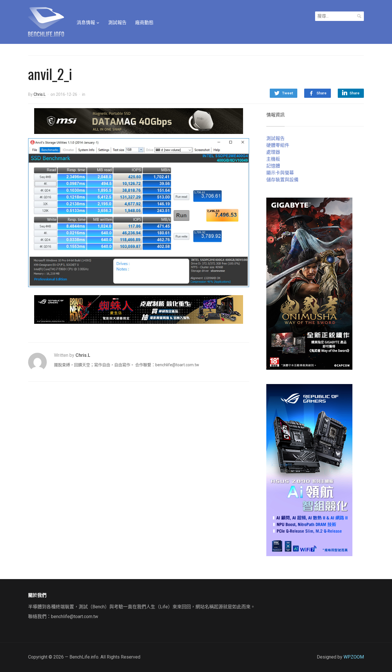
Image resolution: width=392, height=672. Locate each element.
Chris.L (40, 94)
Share (322, 93)
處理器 (273, 152)
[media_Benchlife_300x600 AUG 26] (309, 283)
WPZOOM (354, 657)
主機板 (273, 159)
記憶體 (273, 166)
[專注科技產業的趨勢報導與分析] (46, 21)
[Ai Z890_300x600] (309, 469)
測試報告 (117, 22)
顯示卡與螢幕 (280, 173)
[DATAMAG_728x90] (138, 120)
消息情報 (86, 22)
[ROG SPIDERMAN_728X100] (138, 309)
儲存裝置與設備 (282, 179)
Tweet (287, 93)
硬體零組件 (277, 145)
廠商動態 (144, 22)
